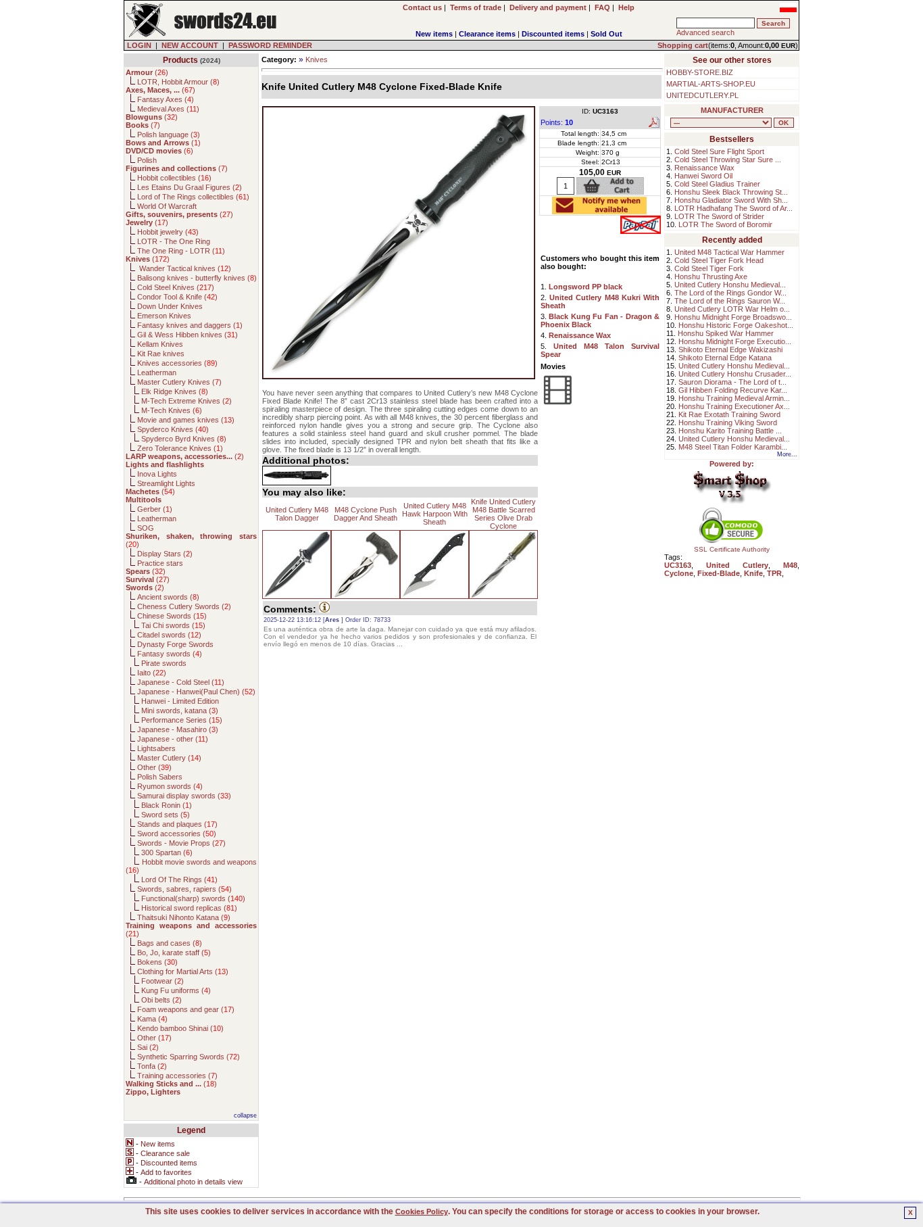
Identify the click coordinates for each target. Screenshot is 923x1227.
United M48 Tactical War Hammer (729, 252)
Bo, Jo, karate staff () (174, 952)
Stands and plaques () (177, 824)
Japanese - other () (172, 739)
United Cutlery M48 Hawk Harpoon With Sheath (435, 514)
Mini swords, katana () (179, 710)
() (147, 72)
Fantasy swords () (169, 654)
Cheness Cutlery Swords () (184, 606)
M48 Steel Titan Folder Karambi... (732, 447)
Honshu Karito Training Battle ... (730, 431)
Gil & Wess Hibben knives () (187, 335)
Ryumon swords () (170, 786)
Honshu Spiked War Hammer (726, 333)
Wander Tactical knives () (184, 268)
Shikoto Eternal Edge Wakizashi (730, 349)
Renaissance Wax (704, 168)
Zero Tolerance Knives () (180, 448)
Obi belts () (161, 1000)
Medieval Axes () (168, 109)
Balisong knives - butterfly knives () (197, 278)
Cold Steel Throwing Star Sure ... (727, 159)
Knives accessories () (177, 363)
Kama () (152, 1019)
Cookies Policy (421, 1211)
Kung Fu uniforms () (176, 990)
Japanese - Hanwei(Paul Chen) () (196, 692)
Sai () (148, 1047)
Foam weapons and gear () (185, 1009)
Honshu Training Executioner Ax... (734, 406)
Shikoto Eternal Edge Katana (725, 358)
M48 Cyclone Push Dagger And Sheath (365, 514)
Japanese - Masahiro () (177, 729)
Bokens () (157, 962)
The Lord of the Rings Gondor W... (730, 293)
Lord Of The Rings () (179, 879)
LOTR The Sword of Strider (719, 216)
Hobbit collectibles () (174, 178)
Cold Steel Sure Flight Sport (719, 151)
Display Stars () (165, 554)
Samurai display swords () (184, 796)
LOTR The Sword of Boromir (725, 224)
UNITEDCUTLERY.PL (702, 95)
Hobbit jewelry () (168, 232)
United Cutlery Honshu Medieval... (730, 285)
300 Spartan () (167, 852)
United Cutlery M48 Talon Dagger (297, 514)
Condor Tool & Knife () (177, 297)
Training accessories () (177, 1076)
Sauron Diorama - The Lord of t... (732, 382)
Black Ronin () (166, 805)
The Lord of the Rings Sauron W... (729, 301)
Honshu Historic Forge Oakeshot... (735, 325)
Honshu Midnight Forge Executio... (734, 341)
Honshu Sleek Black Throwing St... (731, 192)
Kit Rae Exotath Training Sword (729, 414)
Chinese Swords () (172, 616)
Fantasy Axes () (165, 99)
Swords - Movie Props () (181, 843)
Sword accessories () (176, 833)
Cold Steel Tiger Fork (709, 268)
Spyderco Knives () (173, 429)
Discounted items (553, 34)
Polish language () (168, 134)
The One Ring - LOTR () (181, 251)
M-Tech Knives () (171, 410)
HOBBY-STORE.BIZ (699, 72)
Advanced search (705, 32)
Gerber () (154, 509)
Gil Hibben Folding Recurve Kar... (732, 390)
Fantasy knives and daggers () (190, 325)
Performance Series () (181, 720)
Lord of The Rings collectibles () (193, 197)
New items (434, 34)
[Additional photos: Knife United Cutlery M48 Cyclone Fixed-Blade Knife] (296, 475)
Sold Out (606, 34)
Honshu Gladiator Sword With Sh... (731, 200)
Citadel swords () (169, 635)
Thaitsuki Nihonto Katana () (183, 917)
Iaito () (151, 673)
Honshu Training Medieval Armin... (734, 398)
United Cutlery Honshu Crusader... (734, 374)
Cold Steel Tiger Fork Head (719, 260)
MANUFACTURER (732, 110)
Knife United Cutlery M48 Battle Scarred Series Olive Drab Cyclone (503, 514)
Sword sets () (165, 815)
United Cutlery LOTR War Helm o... (732, 309)
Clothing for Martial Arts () (182, 971)
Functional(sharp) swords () (193, 898)
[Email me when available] (599, 210)
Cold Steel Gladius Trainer (717, 184)
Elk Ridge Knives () (174, 391)
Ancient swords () (168, 597)
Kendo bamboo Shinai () (180, 1028)
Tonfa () (152, 1066)
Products (180, 60)
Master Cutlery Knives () (179, 382)
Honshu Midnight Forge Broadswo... (733, 317)
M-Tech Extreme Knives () (186, 401)
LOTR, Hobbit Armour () (178, 82)
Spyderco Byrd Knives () (183, 439)
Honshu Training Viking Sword (727, 422)
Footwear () (162, 981)
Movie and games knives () (185, 420)
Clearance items (487, 34)
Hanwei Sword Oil (703, 176)
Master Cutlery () (169, 758)
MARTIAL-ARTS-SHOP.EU (710, 84)
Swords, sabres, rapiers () (184, 889)
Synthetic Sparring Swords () (188, 1057)
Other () (154, 767)
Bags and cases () (169, 943)
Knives (316, 59)
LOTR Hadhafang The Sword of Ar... (733, 208)
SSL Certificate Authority (732, 549)
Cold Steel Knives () (175, 287)
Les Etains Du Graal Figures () (189, 187)
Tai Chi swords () (173, 625)
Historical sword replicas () (189, 908)
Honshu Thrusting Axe (710, 276)
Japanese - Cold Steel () (180, 682)
